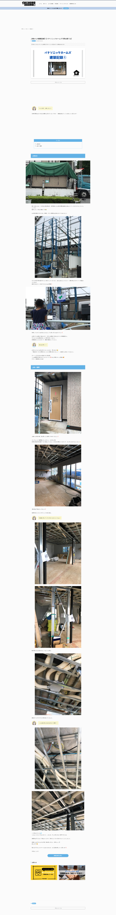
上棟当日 (38, 144)
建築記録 (34, 40)
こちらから (66, 8)
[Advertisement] (58, 19)
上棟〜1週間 (39, 146)
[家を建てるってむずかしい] (29, 3)
